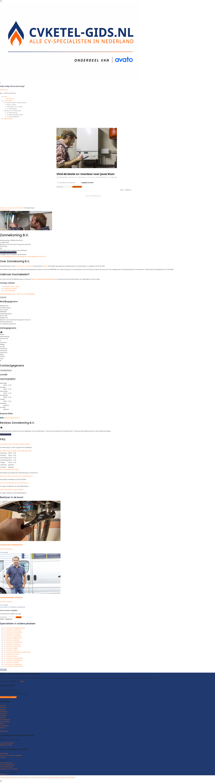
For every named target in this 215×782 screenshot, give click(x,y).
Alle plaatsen (4, 731)
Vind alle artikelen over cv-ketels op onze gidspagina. (17, 294)
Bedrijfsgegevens (9, 256)
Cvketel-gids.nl (5, 778)
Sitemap (13, 778)
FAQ (44, 256)
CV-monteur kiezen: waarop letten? (15, 103)
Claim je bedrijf (5, 210)
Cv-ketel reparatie (9, 291)
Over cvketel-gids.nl (6, 763)
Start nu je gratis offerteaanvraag (43, 279)
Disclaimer (42, 778)
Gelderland (3, 712)
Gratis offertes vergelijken (8, 252)
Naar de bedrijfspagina (93, 196)
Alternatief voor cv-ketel (14, 107)
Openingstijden (33, 256)
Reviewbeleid (71, 778)
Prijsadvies (3, 774)
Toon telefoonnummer (6, 370)
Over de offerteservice (7, 765)
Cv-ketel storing (12, 113)
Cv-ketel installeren (13, 117)
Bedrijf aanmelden (6, 745)
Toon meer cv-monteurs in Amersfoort (12, 607)
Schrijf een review (5, 434)
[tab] (107, 444)
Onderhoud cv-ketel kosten (12, 111)
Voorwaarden (33, 778)
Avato (22, 681)
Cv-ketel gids (7, 101)
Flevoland (3, 708)
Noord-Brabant (5, 720)
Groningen (3, 714)
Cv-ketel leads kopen (7, 743)
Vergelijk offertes (77, 186)
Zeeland (2, 728)
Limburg (2, 718)
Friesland (3, 710)
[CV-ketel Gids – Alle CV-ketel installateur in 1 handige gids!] (70, 80)
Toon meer (3, 669)
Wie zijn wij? (10, 99)
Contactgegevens (21, 256)
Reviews (40, 256)
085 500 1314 (4, 90)
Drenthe (2, 706)
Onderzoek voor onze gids (8, 769)
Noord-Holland (5, 722)
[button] (14, 444)
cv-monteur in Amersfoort (24, 266)
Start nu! (19, 617)
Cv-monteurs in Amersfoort (14, 208)
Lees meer (3, 297)
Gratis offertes (8, 119)
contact (50, 778)
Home (5, 97)
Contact (3, 757)
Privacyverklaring (22, 778)
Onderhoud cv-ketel (10, 289)
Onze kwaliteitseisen (6, 767)
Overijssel (3, 716)
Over (1, 256)
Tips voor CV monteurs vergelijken (11, 755)
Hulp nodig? (4, 753)
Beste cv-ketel (11, 105)
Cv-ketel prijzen (12, 109)
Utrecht (45, 266)
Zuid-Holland (4, 726)
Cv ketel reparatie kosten (15, 115)
